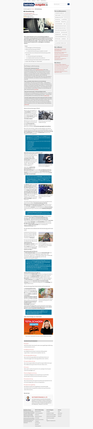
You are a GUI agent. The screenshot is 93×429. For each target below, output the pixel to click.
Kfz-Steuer (27, 343)
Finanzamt (27, 367)
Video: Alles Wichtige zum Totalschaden (34, 61)
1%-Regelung (37, 421)
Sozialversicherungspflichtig (30, 384)
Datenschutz (60, 414)
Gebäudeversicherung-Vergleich (51, 416)
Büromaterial (43, 0)
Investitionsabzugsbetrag (38, 413)
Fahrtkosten (57, 21)
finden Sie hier (27, 104)
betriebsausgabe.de (27, 9)
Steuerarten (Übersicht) (59, 13)
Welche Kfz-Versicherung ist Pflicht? (33, 49)
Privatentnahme (64, 32)
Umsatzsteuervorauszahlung (39, 419)
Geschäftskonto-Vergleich (50, 413)
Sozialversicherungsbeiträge (60, 30)
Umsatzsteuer (64, 34)
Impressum (59, 416)
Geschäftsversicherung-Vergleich (51, 414)
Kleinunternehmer (58, 23)
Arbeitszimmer (58, 15)
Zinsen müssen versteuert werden (59, 69)
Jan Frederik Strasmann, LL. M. (29, 13)
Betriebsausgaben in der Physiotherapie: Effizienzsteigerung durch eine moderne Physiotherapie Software (60, 49)
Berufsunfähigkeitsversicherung (30, 373)
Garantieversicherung (29, 378)
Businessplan (57, 19)
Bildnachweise (60, 413)
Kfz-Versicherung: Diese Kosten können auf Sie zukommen (38, 59)
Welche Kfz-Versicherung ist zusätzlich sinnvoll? (37, 51)
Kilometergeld (64, 19)
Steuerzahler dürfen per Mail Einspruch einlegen (61, 66)
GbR (64, 23)
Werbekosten (37, 414)
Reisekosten (63, 21)
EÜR (67, 38)
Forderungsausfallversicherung (30, 355)
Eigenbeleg (64, 38)
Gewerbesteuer (58, 34)
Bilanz (56, 40)
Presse (59, 411)
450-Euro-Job (57, 32)
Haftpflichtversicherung (39, 69)
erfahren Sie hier (46, 95)
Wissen (29, 0)
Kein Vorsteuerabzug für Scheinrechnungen (60, 68)
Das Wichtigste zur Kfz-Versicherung (33, 47)
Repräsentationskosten (38, 416)
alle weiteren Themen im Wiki (60, 43)
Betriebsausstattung (59, 17)
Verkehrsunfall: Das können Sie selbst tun (36, 57)
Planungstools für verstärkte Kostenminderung (61, 54)
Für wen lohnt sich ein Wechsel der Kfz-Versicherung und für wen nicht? (38, 53)
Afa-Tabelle (48, 411)
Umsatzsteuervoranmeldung (60, 36)
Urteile (38, 0)
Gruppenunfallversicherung (30, 361)
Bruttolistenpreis (37, 422)
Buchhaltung (57, 38)
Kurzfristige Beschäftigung (60, 28)
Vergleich (34, 0)
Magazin (25, 0)
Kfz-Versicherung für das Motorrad (35, 56)
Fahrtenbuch (37, 424)
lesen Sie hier (36, 89)
